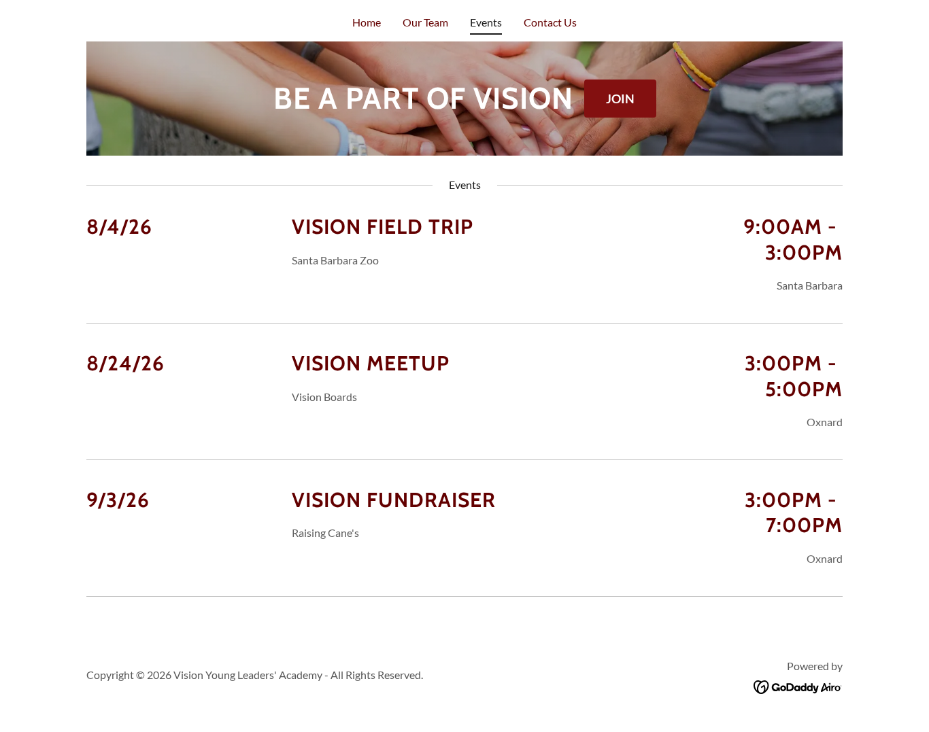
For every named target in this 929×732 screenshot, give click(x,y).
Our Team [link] (425, 22)
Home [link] (366, 22)
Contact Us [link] (550, 22)
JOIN (620, 98)
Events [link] (486, 22)
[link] (798, 685)
